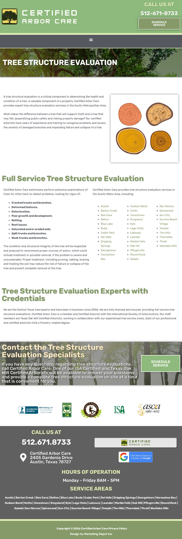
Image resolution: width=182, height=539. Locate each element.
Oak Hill (135, 245)
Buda (104, 228)
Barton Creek (109, 210)
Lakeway (135, 232)
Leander (135, 237)
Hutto (134, 210)
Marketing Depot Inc (98, 534)
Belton (105, 219)
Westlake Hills (168, 245)
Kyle (132, 223)
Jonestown (137, 215)
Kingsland (136, 219)
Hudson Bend (138, 206)
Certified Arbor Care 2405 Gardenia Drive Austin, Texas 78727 (51, 457)
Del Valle (106, 237)
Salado (134, 259)
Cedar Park (107, 232)
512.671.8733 (46, 442)
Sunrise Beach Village (86, 508)
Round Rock (137, 254)
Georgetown (108, 250)
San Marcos (167, 206)
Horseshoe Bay (166, 497)
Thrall (163, 241)
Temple (164, 228)
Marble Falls (137, 241)
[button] (91, 39)
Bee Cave (106, 215)
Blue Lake (107, 223)
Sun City (165, 215)
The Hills (165, 232)
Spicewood (166, 210)
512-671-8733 (159, 13)
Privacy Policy (117, 528)
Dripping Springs (125, 497)
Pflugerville (137, 250)
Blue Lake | (68, 497)
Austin (105, 206)
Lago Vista (136, 228)
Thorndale (166, 237)
